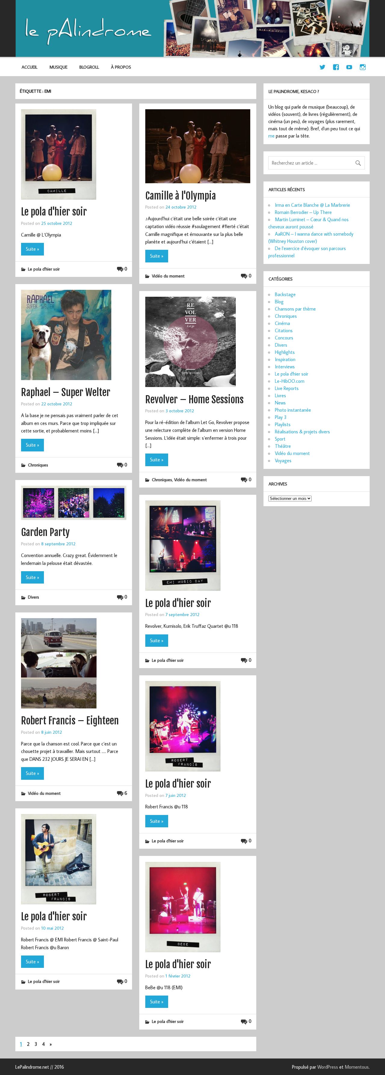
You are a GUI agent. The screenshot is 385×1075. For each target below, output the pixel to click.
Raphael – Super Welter (65, 392)
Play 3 (281, 417)
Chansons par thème (295, 309)
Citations (284, 330)
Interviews (285, 367)
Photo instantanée (293, 410)
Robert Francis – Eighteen (70, 721)
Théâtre (283, 446)
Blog (279, 302)
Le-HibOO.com (289, 381)
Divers (33, 597)
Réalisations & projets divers (302, 432)
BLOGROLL (89, 67)
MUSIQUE (58, 67)
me (271, 136)
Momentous (357, 1067)
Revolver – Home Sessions (194, 400)
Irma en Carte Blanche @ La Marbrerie (312, 205)
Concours (284, 338)
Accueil (29, 67)
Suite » (32, 249)
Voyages (283, 460)
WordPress (327, 1067)
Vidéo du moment (168, 276)
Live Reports (287, 388)
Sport (280, 439)
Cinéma (282, 323)
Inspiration (285, 359)
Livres (280, 395)
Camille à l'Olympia (180, 196)
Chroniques (38, 465)
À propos (121, 67)
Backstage (285, 294)
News (280, 403)
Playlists (283, 424)
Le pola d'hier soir (54, 212)
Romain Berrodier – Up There (303, 212)
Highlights (285, 352)
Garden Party (45, 532)
